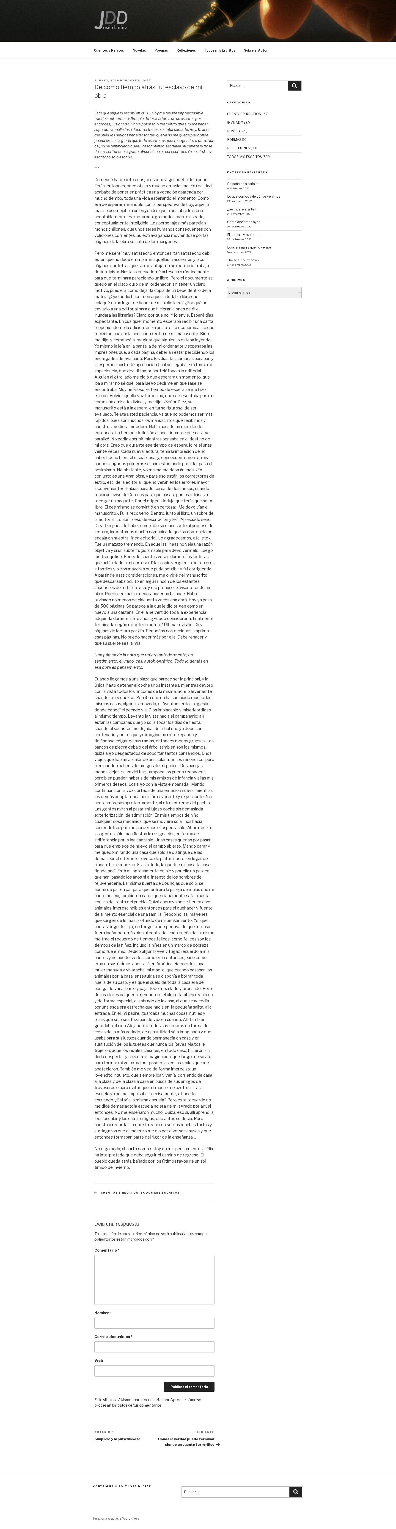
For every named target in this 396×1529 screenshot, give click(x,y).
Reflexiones (186, 50)
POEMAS (234, 139)
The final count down (243, 260)
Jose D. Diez (139, 80)
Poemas (161, 50)
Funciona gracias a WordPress (116, 1518)
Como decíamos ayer (243, 222)
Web (98, 1360)
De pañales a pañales (243, 184)
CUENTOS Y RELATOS (120, 1192)
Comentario (106, 1250)
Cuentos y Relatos (109, 50)
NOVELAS (235, 131)
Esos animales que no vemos (249, 247)
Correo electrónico (113, 1337)
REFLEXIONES (238, 148)
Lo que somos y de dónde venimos (253, 196)
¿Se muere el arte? (241, 209)
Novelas (139, 50)
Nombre (103, 1313)
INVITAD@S (236, 122)
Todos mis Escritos (220, 50)
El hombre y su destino (244, 235)
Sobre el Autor (256, 50)
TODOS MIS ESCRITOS (160, 1192)
